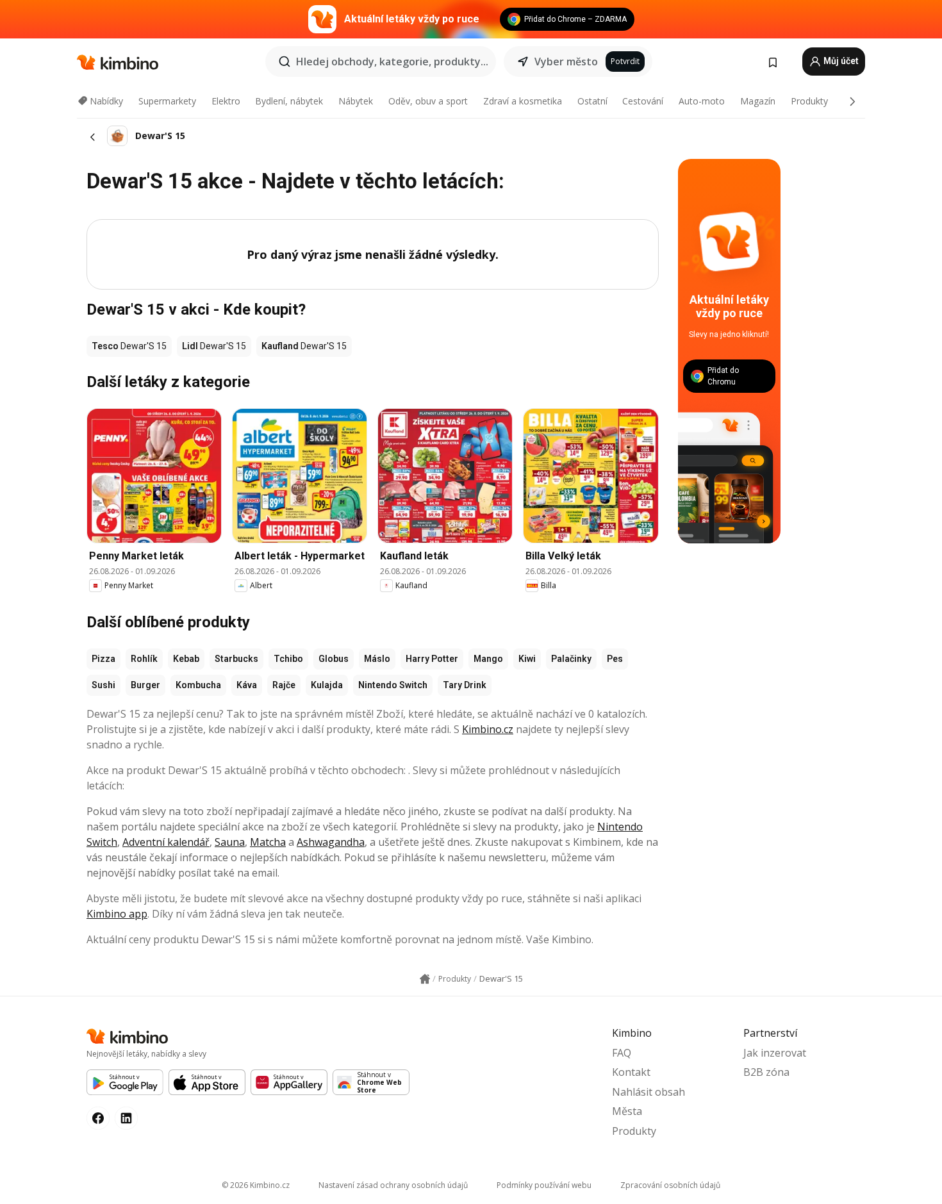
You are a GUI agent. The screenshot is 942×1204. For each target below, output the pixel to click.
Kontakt (631, 1072)
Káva (246, 685)
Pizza (103, 659)
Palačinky (571, 659)
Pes (615, 659)
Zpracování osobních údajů (670, 1185)
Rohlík (144, 659)
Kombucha (198, 685)
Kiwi (527, 659)
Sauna (230, 842)
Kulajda (327, 685)
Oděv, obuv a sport (428, 101)
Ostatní (592, 101)
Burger (145, 685)
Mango (488, 659)
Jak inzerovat (774, 1053)
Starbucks (236, 659)
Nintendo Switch (392, 685)
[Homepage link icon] (425, 979)
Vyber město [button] (566, 61)
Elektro (225, 101)
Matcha (268, 842)
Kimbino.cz (487, 729)
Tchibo (288, 659)
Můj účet (840, 61)
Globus (333, 659)
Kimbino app (117, 914)
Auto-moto (702, 101)
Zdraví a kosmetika (522, 101)
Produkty (809, 101)
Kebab (186, 659)
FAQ (621, 1053)
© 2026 (256, 1185)
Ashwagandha (331, 842)
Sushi (103, 685)
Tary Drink (464, 685)
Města (627, 1111)
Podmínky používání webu (544, 1185)
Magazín (757, 101)
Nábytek (355, 101)
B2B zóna (766, 1072)
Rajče (283, 685)
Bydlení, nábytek (289, 101)
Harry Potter (432, 659)
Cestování (642, 101)
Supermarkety (167, 101)
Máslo (377, 659)
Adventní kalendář (166, 842)
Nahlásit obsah (648, 1092)
